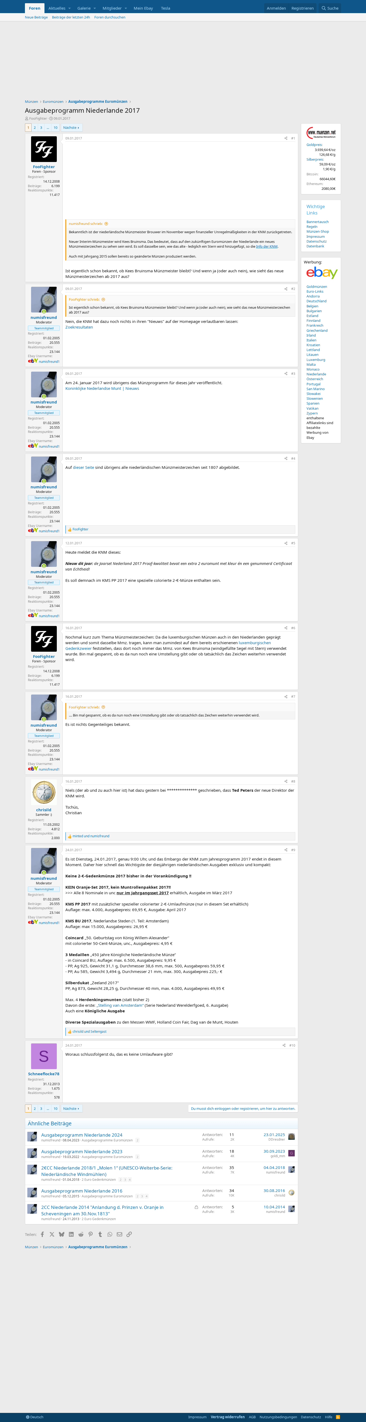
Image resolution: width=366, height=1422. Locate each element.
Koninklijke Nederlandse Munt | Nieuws (102, 388)
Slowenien (315, 398)
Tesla (165, 8)
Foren (34, 8)
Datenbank (315, 246)
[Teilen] (285, 138)
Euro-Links (315, 291)
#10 (292, 1045)
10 (55, 127)
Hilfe (328, 1417)
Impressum (316, 236)
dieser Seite (83, 467)
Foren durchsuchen (109, 17)
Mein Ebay (143, 8)
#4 (293, 458)
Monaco (313, 369)
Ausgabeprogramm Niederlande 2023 (81, 1151)
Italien (311, 340)
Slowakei (313, 393)
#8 (293, 781)
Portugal (313, 384)
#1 (293, 138)
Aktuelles (56, 8)
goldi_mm (278, 1156)
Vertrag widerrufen (228, 1417)
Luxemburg (316, 359)
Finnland (313, 320)
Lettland (313, 349)
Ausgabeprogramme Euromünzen (107, 1140)
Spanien (313, 403)
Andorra (313, 296)
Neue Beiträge (36, 17)
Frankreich (315, 325)
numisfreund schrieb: (86, 223)
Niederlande (316, 374)
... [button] (48, 127)
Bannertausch (318, 221)
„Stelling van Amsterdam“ (120, 1005)
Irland (311, 335)
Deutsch (36, 1417)
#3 (293, 373)
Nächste (69, 127)
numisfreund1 (49, 361)
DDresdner (276, 1139)
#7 (293, 696)
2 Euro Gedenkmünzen (99, 1179)
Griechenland (317, 330)
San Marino (316, 388)
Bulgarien (314, 310)
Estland (312, 315)
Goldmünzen (317, 286)
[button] (69, 8)
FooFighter (38, 118)
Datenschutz (317, 241)
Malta (311, 364)
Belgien (312, 306)
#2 (293, 288)
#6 (293, 628)
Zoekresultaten (79, 327)
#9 (293, 850)
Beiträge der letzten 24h (71, 17)
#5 (293, 543)
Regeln (312, 226)
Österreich (315, 378)
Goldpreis (314, 144)
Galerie (84, 8)
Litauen (313, 354)
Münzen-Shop (318, 231)
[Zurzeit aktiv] (43, 311)
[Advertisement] (183, 61)
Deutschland (317, 301)
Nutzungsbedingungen (278, 1417)
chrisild (279, 1195)
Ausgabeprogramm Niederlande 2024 (81, 1135)
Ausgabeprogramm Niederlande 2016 (81, 1191)
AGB (252, 1417)
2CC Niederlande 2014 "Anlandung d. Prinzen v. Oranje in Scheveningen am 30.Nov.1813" (102, 1210)
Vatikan (313, 408)
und (91, 836)
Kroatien (313, 344)
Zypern (312, 413)
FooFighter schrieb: (84, 299)
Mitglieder (112, 8)
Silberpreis (315, 159)
